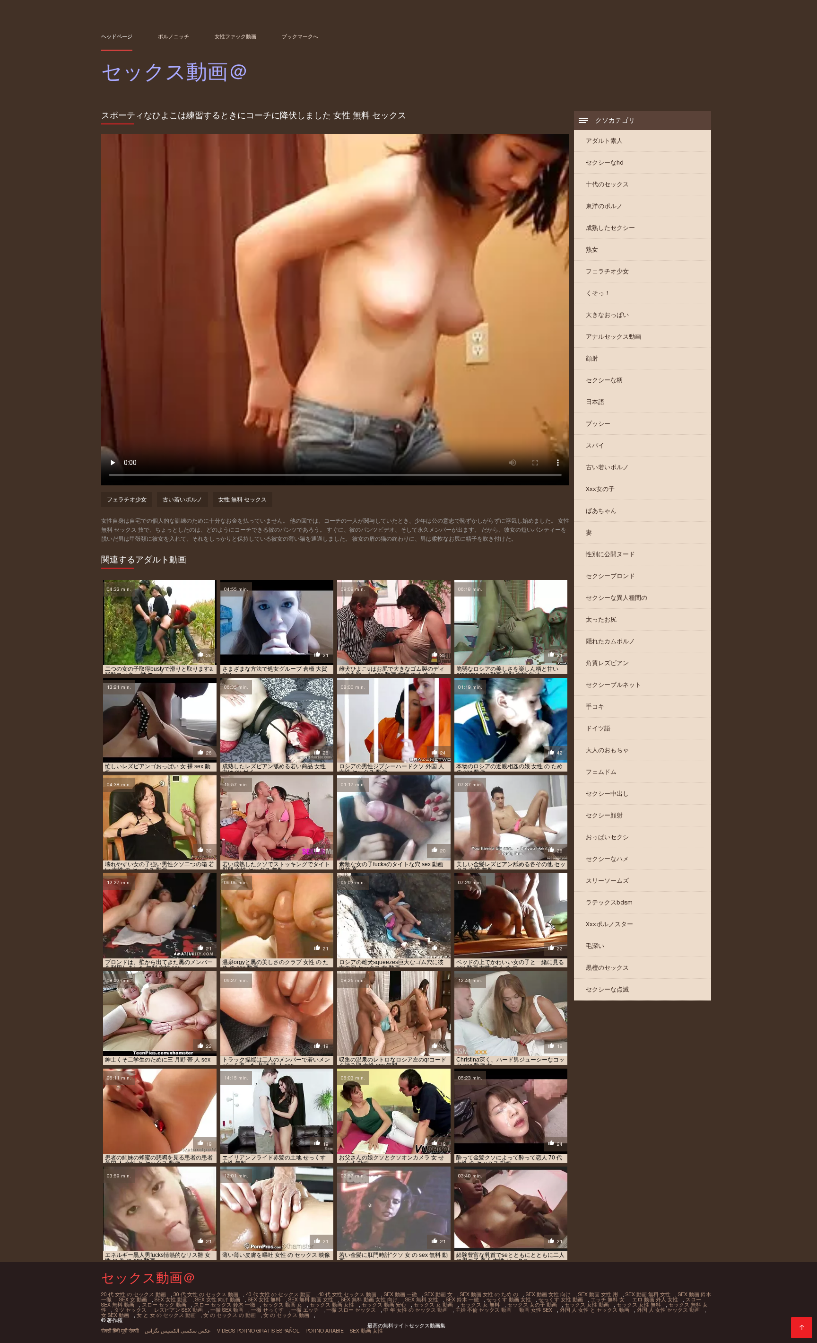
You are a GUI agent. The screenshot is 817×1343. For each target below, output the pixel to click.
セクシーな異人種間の (616, 597)
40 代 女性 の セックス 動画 (278, 1294)
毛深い (595, 945)
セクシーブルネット (613, 684)
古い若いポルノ (607, 467)
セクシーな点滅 (607, 989)
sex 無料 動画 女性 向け (369, 1299)
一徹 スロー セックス (351, 1310)
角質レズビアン (607, 663)
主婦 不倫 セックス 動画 (483, 1310)
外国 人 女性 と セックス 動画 (594, 1310)
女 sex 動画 (115, 1315)
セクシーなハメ (607, 858)
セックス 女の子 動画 (532, 1305)
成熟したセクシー (610, 227)
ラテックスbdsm (609, 902)
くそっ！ (598, 293)
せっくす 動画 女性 (509, 1299)
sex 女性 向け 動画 (217, 1299)
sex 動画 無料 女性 (648, 1294)
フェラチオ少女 (607, 271)
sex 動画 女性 (366, 1331)
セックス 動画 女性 (332, 1305)
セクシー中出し (607, 793)
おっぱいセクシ (607, 837)
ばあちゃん (601, 510)
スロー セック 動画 (164, 1305)
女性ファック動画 (235, 36)
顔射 (592, 358)
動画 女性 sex (535, 1310)
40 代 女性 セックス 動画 (347, 1294)
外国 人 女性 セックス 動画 (668, 1310)
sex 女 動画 (133, 1299)
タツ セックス (130, 1310)
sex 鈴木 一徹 (462, 1299)
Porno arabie (324, 1331)
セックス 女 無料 (480, 1305)
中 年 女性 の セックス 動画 (415, 1310)
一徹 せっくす (267, 1310)
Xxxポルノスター (609, 924)
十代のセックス (607, 184)
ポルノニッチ (173, 36)
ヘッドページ (116, 36)
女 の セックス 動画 (286, 1315)
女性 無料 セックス (242, 499)
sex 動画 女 (438, 1294)
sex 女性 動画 (171, 1299)
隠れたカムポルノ (610, 641)
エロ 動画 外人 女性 (655, 1299)
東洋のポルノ (604, 206)
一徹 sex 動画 (226, 1310)
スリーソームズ (607, 880)
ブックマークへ (300, 36)
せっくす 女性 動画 (561, 1299)
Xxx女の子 (600, 488)
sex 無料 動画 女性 (310, 1299)
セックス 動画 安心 (384, 1305)
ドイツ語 (598, 728)
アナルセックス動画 (613, 336)
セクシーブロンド (610, 575)
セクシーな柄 (604, 380)
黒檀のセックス (607, 967)
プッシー (598, 423)
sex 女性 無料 (264, 1299)
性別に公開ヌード (610, 554)
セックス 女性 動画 (587, 1305)
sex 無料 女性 (421, 1299)
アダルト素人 (604, 140)
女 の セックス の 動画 (229, 1315)
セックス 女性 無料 (639, 1305)
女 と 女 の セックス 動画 (166, 1315)
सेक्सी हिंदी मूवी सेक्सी (120, 1331)
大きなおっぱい (607, 314)
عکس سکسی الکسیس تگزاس (178, 1331)
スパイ (595, 445)
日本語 (595, 401)
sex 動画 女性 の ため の (489, 1294)
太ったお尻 (601, 619)
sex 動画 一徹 (400, 1294)
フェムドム (601, 771)
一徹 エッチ (305, 1310)
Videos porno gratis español (258, 1331)
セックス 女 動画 (433, 1305)
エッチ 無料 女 (608, 1299)
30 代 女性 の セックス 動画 (206, 1294)
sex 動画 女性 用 (598, 1294)
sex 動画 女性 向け (548, 1294)
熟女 (592, 249)
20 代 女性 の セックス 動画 (133, 1294)
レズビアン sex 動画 (178, 1310)
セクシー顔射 (604, 815)
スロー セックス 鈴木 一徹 (224, 1305)
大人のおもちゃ (607, 750)
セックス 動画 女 (282, 1305)
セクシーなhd (605, 162)
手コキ (595, 706)
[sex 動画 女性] (801, 1327)
